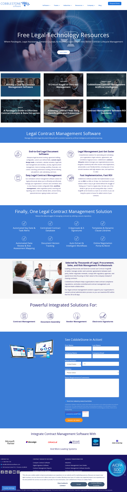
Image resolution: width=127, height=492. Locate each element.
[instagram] (18, 471)
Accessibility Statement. (45, 490)
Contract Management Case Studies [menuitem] (76, 465)
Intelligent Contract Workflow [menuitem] (41, 471)
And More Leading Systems (63, 448)
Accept (79, 484)
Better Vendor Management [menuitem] (73, 471)
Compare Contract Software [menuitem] (41, 463)
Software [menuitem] (46, 5)
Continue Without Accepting (96, 484)
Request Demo (115, 3)
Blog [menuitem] (100, 5)
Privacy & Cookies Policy (84, 479)
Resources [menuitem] (78, 5)
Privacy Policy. (35, 490)
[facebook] (2, 471)
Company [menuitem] (90, 5)
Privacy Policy (68, 409)
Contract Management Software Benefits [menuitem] (77, 468)
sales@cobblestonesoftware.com (11, 464)
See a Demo (63, 52)
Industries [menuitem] (67, 5)
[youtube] (14, 471)
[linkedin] (6, 471)
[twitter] (10, 471)
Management (80, 321)
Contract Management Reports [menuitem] (42, 468)
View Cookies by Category (63, 484)
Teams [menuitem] (56, 5)
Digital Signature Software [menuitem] (41, 465)
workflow (48, 167)
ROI (84, 181)
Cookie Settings (8, 488)
